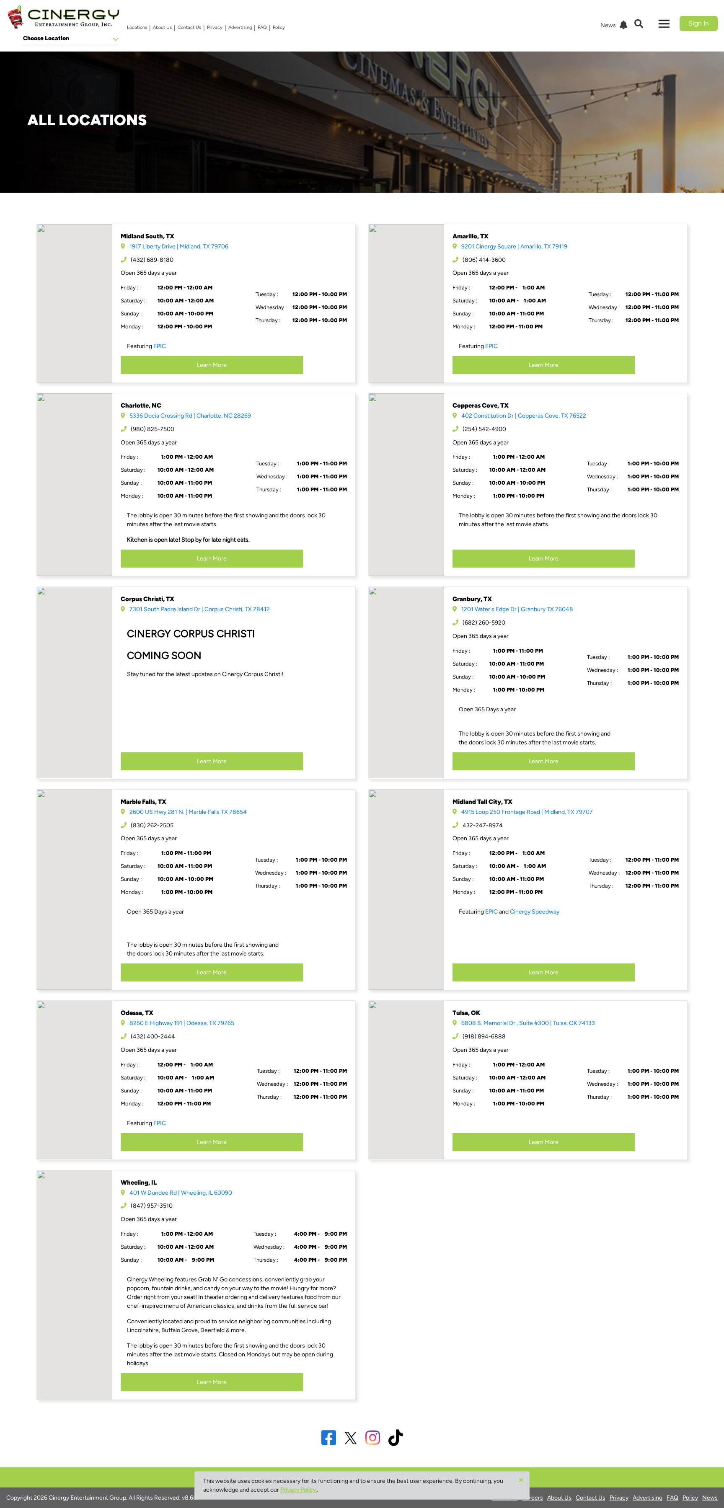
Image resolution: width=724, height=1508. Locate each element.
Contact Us (189, 27)
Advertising (240, 27)
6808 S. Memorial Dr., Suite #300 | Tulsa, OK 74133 (528, 1023)
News (710, 1497)
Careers (532, 1497)
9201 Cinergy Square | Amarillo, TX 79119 (514, 246)
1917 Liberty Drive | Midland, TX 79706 (178, 246)
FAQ (262, 27)
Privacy (214, 27)
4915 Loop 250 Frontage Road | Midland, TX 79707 (527, 812)
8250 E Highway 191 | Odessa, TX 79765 (181, 1023)
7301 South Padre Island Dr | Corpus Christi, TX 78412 (199, 609)
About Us (162, 27)
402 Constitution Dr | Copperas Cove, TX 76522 (523, 415)
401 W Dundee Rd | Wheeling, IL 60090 (180, 1192)
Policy (279, 27)
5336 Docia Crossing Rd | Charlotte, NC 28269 (190, 415)
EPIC (159, 346)
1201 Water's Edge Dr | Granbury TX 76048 (517, 609)
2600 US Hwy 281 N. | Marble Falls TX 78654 (188, 812)
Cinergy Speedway (534, 911)
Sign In (698, 23)
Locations (137, 27)
